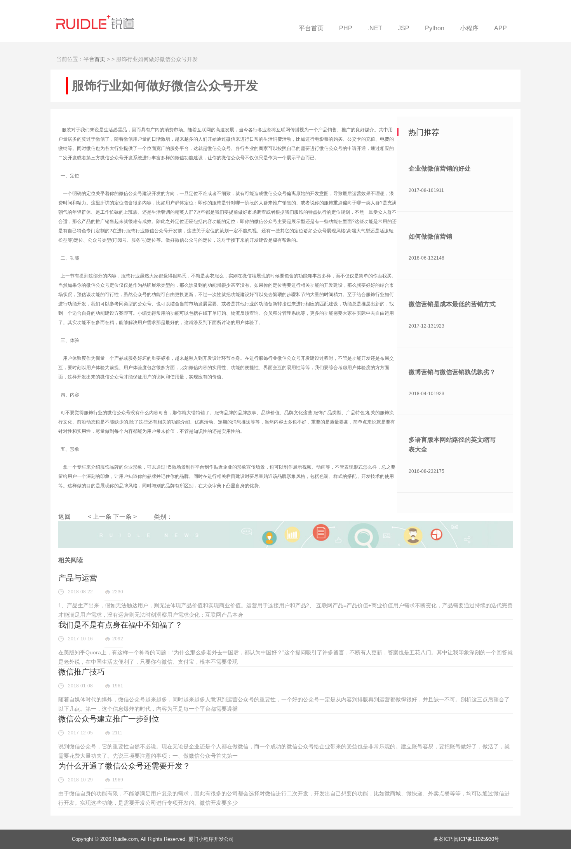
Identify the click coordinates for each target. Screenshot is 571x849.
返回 (64, 516)
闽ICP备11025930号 (476, 839)
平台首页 (94, 59)
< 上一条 (99, 516)
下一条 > (125, 516)
